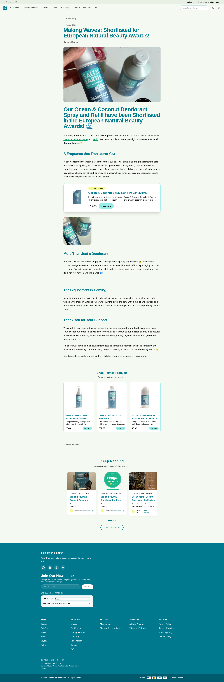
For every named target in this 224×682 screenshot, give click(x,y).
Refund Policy (165, 636)
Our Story (65, 8)
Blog (95, 8)
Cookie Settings (177, 678)
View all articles (110, 527)
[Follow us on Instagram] (43, 567)
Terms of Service (166, 628)
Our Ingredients (78, 632)
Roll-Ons (45, 628)
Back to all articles (73, 444)
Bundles (55, 8)
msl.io (43, 668)
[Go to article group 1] (110, 520)
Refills (45, 8)
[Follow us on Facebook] (50, 567)
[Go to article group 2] (113, 520)
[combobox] (194, 7)
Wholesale (87, 8)
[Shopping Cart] (219, 7)
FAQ (72, 649)
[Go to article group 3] (115, 520)
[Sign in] (212, 7)
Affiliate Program (137, 624)
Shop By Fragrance (31, 8)
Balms (43, 636)
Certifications (76, 628)
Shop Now (106, 206)
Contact (74, 645)
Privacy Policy (165, 624)
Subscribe (87, 587)
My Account (105, 624)
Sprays (44, 624)
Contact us (76, 8)
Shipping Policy (165, 632)
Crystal (44, 641)
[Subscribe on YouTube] (63, 567)
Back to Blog (71, 18)
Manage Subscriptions (110, 628)
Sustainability (76, 641)
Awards (74, 624)
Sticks (43, 632)
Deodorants (14, 8)
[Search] (206, 8)
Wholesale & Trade (138, 628)
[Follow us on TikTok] (56, 567)
